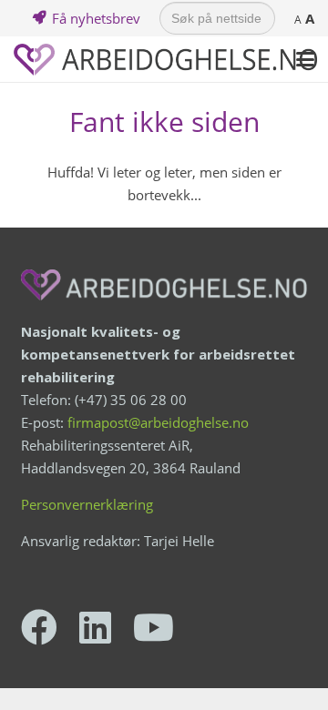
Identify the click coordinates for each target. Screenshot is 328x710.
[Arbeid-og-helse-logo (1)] (165, 60)
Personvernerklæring (87, 504)
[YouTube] (153, 627)
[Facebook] (39, 627)
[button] (305, 59)
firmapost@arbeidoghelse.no (158, 422)
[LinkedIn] (95, 627)
